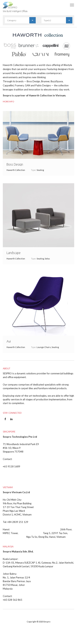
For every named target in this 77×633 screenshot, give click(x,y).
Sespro (47, 621)
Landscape (14, 252)
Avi (9, 341)
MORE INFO (8, 101)
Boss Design (15, 164)
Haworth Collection (16, 170)
